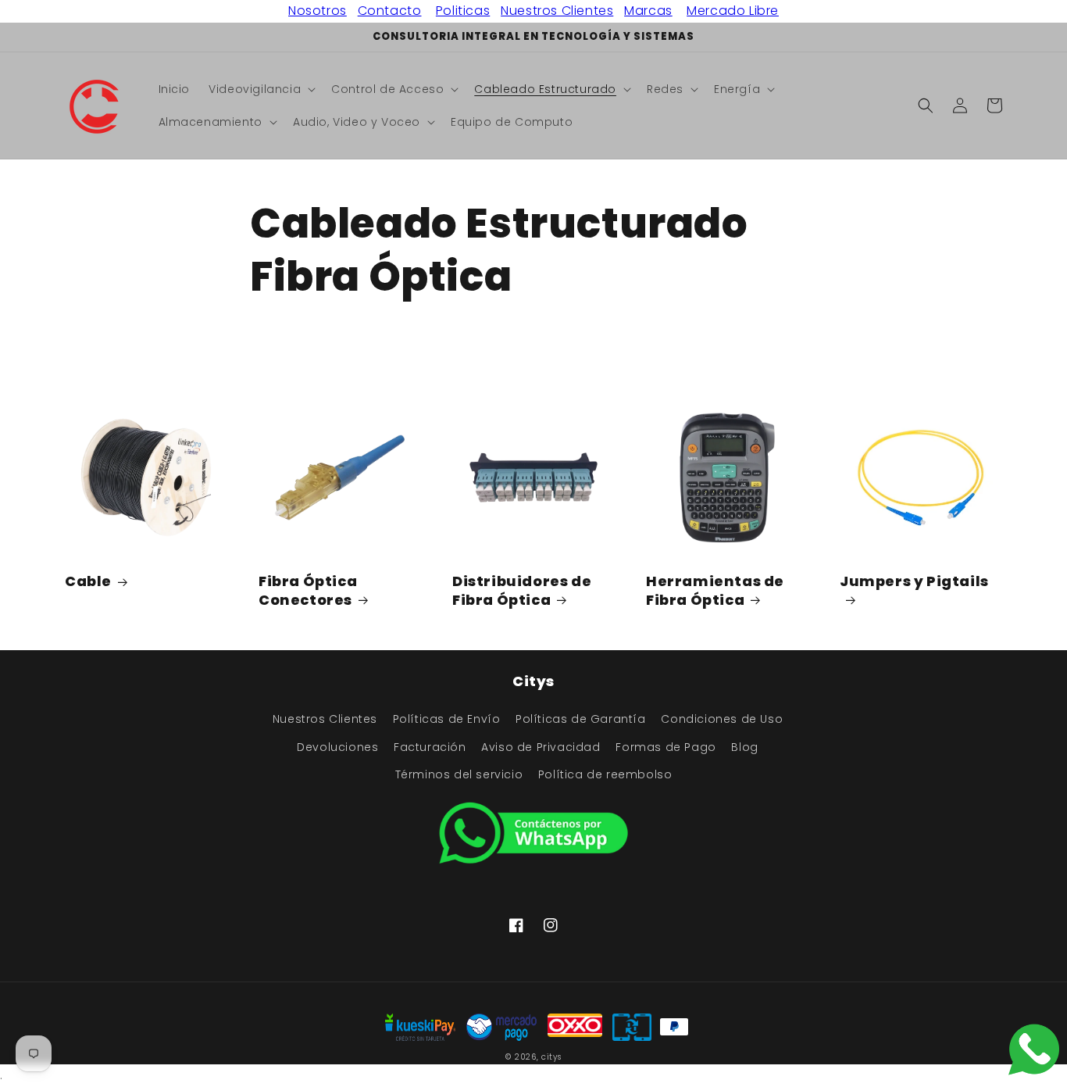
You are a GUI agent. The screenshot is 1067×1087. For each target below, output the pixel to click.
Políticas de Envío (447, 719)
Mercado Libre (733, 11)
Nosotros (317, 11)
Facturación (430, 747)
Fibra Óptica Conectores (308, 590)
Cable (88, 581)
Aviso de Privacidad (540, 747)
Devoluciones (337, 747)
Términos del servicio (459, 774)
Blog (744, 747)
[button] (260, 89)
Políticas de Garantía (581, 719)
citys (551, 1057)
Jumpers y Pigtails (914, 581)
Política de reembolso (605, 774)
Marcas (648, 11)
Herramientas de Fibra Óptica (715, 590)
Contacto (390, 11)
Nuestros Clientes (557, 11)
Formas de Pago (665, 747)
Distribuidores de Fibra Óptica (521, 590)
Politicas (463, 11)
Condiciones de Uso (722, 719)
